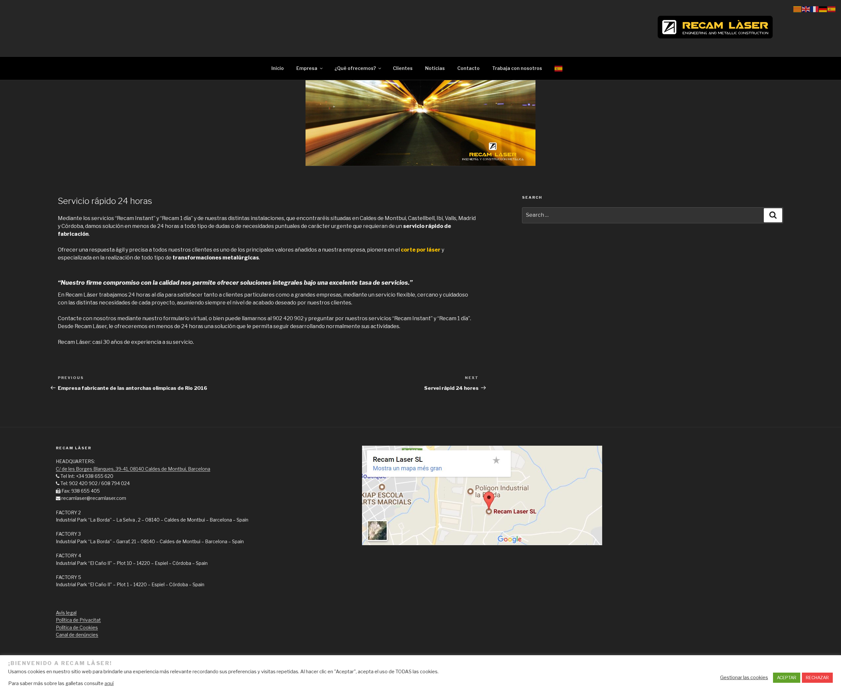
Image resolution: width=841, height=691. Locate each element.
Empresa (306, 68)
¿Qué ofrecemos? (355, 68)
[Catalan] (797, 9)
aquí (109, 683)
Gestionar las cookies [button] (744, 677)
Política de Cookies (77, 627)
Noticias (435, 68)
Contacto (468, 68)
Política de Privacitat (78, 620)
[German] (823, 9)
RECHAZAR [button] (817, 677)
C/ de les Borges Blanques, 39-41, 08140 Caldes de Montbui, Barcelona (133, 469)
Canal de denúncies (77, 634)
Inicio (277, 68)
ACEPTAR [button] (786, 677)
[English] (806, 9)
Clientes (403, 68)
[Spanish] (559, 68)
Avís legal (66, 612)
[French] (814, 9)
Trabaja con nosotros (517, 68)
